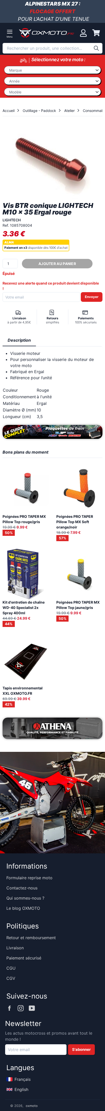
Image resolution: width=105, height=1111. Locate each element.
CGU (11, 968)
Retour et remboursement (31, 937)
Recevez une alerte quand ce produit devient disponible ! (51, 286)
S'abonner (81, 1049)
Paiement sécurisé (23, 957)
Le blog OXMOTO (23, 908)
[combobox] (52, 48)
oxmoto (32, 1106)
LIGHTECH (12, 220)
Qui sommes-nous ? (25, 898)
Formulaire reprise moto (29, 877)
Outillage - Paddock (39, 110)
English (21, 1089)
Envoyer (91, 297)
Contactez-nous (21, 887)
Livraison (15, 947)
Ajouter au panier (57, 263)
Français (23, 1079)
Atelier (69, 110)
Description (19, 340)
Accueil (9, 110)
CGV (10, 978)
